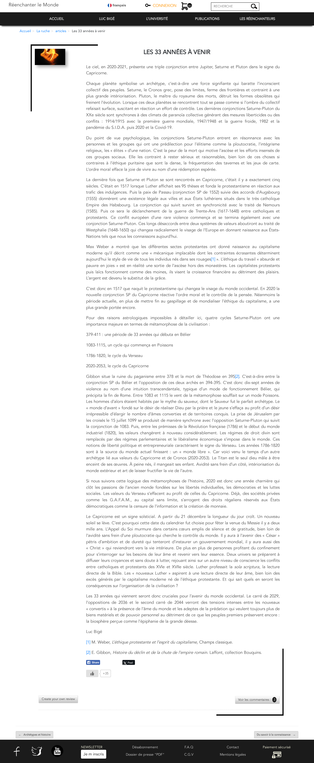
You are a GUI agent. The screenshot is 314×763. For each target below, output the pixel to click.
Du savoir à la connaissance (276, 735)
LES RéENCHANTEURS (257, 18)
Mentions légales (233, 754)
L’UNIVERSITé (157, 18)
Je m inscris (93, 754)
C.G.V (189, 754)
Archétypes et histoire (34, 735)
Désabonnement (145, 747)
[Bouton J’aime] (92, 673)
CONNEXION (164, 5)
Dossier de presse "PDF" (145, 754)
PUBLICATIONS (207, 18)
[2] (237, 376)
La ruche (43, 31)
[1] (213, 259)
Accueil (25, 31)
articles (60, 31)
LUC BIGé (107, 18)
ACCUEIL (56, 18)
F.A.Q (188, 747)
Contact (233, 747)
